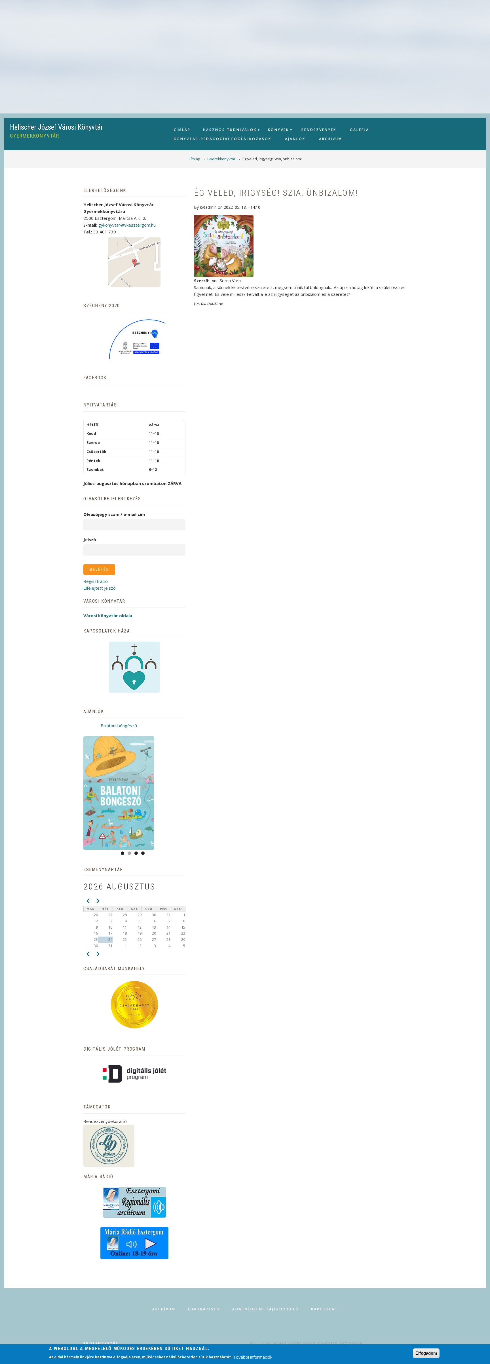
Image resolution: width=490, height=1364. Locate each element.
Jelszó (89, 539)
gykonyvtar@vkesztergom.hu (127, 225)
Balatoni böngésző (119, 725)
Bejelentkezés (101, 1343)
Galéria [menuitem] (359, 129)
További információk (252, 1356)
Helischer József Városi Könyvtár (56, 127)
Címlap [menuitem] (182, 129)
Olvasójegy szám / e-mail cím (114, 514)
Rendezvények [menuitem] (318, 129)
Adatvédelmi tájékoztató (265, 1309)
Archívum (164, 1309)
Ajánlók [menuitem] (295, 138)
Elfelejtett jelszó (99, 588)
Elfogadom (426, 1353)
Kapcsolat (324, 1309)
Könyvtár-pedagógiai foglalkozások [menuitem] (222, 138)
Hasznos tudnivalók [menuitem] (227, 131)
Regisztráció (95, 581)
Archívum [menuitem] (330, 138)
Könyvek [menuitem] (276, 131)
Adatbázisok (203, 1309)
